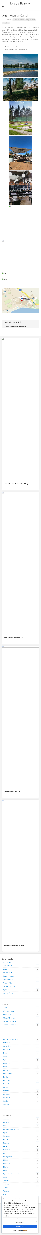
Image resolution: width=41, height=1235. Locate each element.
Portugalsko (7, 1080)
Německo (6, 1070)
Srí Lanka (6, 1177)
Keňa (5, 1146)
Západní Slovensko (9, 1025)
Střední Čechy (8, 979)
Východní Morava (9, 986)
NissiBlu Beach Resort (12, 792)
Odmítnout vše (20, 1222)
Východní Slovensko (10, 1021)
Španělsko (6, 1098)
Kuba (5, 1153)
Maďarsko (6, 1063)
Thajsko (6, 1184)
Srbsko (5, 1101)
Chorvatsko (7, 1049)
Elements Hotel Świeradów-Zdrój (16, 484)
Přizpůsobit (20, 1219)
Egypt (5, 1133)
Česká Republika (18, 20)
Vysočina (6, 23)
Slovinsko (6, 1094)
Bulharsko (6, 1043)
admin (9, 20)
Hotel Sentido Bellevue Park (14, 945)
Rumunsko (6, 1091)
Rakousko (6, 1084)
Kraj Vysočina (30, 20)
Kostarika (6, 1150)
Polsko (5, 1077)
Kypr (4, 1060)
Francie (5, 1053)
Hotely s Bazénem (20, 3)
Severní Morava (8, 976)
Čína (4, 1126)
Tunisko (5, 1188)
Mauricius (6, 1163)
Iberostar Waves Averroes (13, 638)
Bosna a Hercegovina (10, 1039)
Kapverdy (6, 1143)
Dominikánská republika (11, 1129)
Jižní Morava (7, 966)
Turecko (6, 1191)
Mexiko (5, 1167)
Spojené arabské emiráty (11, 1174)
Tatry (5, 1008)
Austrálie (6, 1119)
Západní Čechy (8, 993)
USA (4, 1194)
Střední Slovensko (9, 1018)
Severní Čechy (8, 973)
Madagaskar (7, 1157)
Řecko (5, 1087)
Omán (5, 1170)
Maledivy (6, 1160)
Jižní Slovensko (8, 1011)
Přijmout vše (19, 1226)
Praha (5, 969)
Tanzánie (6, 1181)
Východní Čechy (8, 983)
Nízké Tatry (7, 1014)
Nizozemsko (7, 1074)
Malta (5, 1067)
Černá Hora (7, 1046)
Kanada (5, 1139)
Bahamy (6, 1122)
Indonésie (6, 1136)
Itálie (5, 1056)
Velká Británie (7, 1104)
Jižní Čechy (7, 962)
